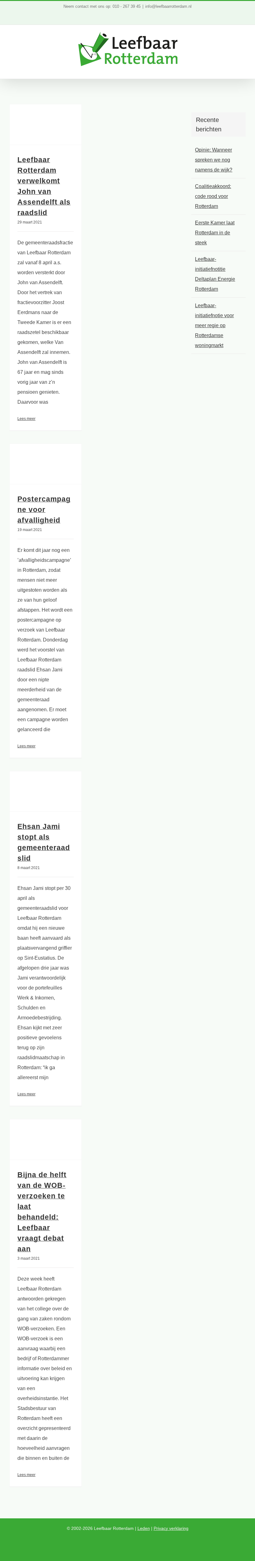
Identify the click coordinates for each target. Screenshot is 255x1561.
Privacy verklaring (171, 1528)
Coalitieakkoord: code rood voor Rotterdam (213, 196)
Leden (143, 1528)
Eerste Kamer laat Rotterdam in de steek (214, 232)
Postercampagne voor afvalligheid (44, 509)
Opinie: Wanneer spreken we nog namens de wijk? (213, 159)
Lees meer (26, 418)
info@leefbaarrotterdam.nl (168, 6)
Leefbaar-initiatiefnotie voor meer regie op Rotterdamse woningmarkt (214, 325)
